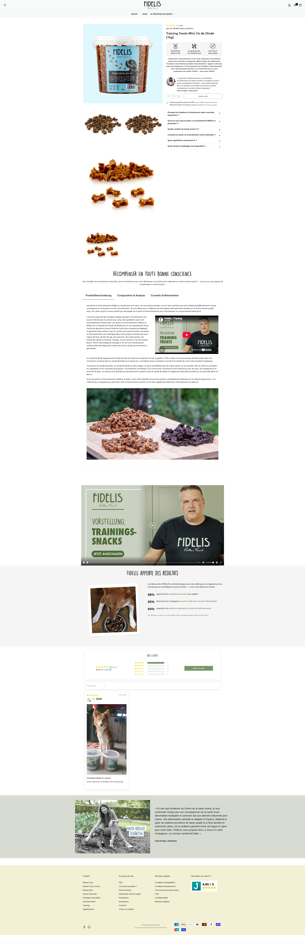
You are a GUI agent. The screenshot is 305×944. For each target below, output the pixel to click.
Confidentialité (161, 897)
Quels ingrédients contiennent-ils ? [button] (182, 140)
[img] (92, 695)
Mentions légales (162, 901)
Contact (122, 905)
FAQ (120, 882)
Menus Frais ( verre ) (91, 886)
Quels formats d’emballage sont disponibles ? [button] (187, 146)
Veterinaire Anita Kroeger (130, 894)
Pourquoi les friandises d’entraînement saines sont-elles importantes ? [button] (191, 113)
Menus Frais (88, 882)
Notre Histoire (125, 890)
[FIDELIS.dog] (152, 5)
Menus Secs (88, 890)
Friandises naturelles (91, 897)
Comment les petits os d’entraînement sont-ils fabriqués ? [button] (192, 135)
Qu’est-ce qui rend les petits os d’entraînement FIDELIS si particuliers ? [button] (192, 122)
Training (86, 905)
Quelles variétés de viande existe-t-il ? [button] (183, 129)
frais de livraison (162, 927)
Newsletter (124, 897)
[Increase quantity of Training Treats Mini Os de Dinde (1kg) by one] (178, 96)
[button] (172, 25)
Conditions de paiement (165, 886)
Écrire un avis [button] (199, 668)
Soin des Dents (89, 901)
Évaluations (124, 901)
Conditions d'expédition (165, 882)
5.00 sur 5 (112, 667)
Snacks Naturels (90, 894)
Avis (144, 14)
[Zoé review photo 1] (107, 739)
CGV (157, 894)
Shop (134, 14)
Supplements (88, 909)
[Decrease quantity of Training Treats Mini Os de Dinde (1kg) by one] (168, 96)
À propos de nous (161, 14)
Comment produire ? (128, 886)
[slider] (141, 562)
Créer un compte (126, 909)
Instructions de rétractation (167, 890)
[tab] (98, 296)
